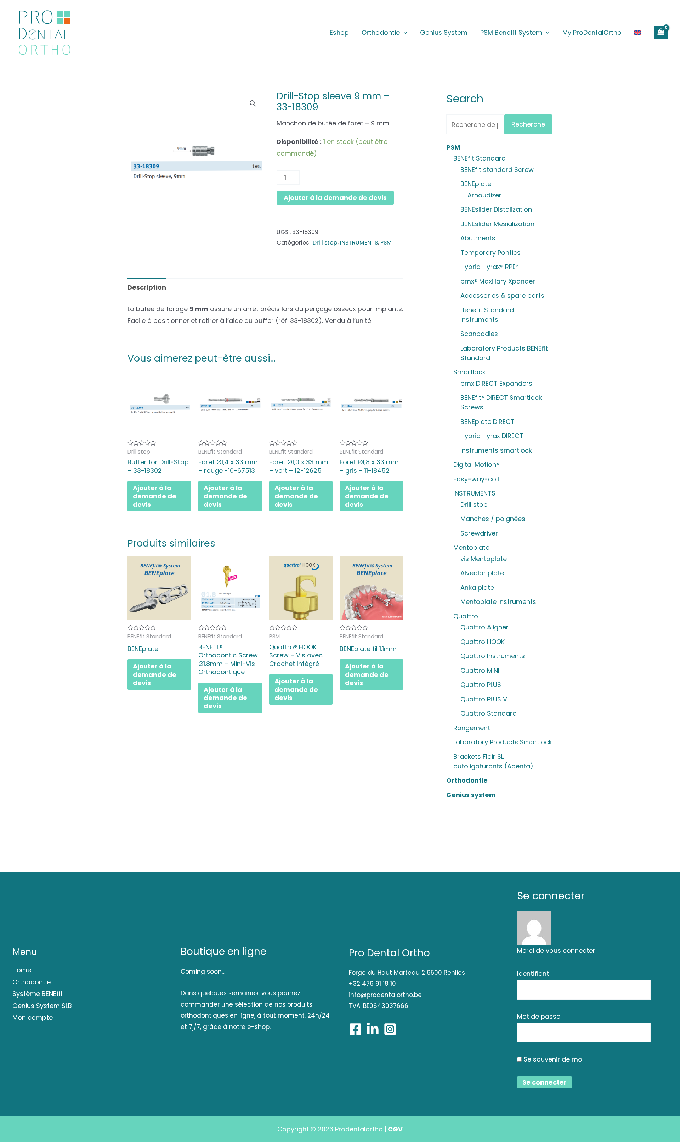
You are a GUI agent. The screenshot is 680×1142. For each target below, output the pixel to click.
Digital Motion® (476, 464)
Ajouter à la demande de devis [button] (154, 496)
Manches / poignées (492, 518)
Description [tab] (147, 287)
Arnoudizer (485, 195)
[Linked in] (372, 1029)
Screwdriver (479, 533)
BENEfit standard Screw (497, 169)
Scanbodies (479, 333)
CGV (394, 1129)
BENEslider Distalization (496, 209)
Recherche (528, 124)
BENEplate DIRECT (487, 421)
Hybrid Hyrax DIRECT (491, 435)
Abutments (477, 238)
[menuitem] (637, 32)
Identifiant (533, 973)
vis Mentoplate (483, 558)
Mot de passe (538, 1016)
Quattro (465, 616)
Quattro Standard (488, 713)
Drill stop (325, 243)
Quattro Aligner (484, 627)
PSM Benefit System (511, 32)
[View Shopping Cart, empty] (661, 32)
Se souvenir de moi (553, 1059)
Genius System (444, 32)
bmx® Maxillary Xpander (497, 281)
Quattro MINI (479, 670)
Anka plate (477, 587)
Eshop (339, 32)
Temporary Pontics (490, 252)
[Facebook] (355, 1029)
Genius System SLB (42, 1005)
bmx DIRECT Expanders (496, 383)
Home (21, 969)
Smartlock (469, 372)
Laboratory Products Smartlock (502, 742)
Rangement (471, 727)
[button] (252, 103)
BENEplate (475, 183)
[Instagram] (390, 1029)
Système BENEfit (37, 993)
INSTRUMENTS (359, 243)
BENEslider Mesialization (497, 223)
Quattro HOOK (482, 641)
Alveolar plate (482, 573)
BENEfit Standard (479, 158)
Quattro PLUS (480, 684)
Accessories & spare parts (502, 295)
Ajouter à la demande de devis (335, 197)
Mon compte (32, 1017)
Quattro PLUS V (483, 699)
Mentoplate (471, 547)
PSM (386, 243)
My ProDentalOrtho (592, 32)
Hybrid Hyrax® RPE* (489, 266)
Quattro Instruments (492, 655)
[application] (403, 32)
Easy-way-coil (476, 479)
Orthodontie (381, 32)
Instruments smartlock (496, 450)
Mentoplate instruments (498, 601)
